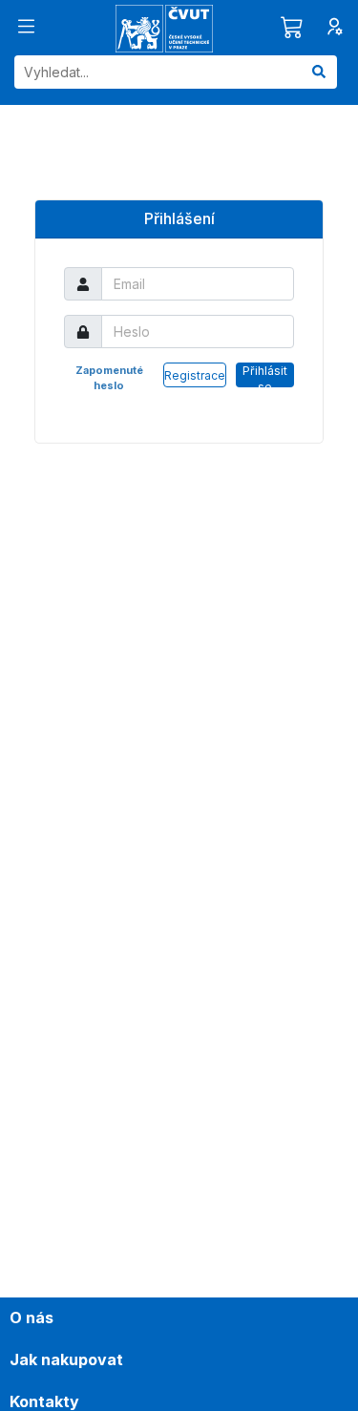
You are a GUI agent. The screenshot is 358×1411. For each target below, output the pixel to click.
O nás (31, 1317)
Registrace (194, 375)
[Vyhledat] (319, 72)
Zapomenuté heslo (109, 377)
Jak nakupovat (66, 1359)
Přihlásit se (264, 375)
